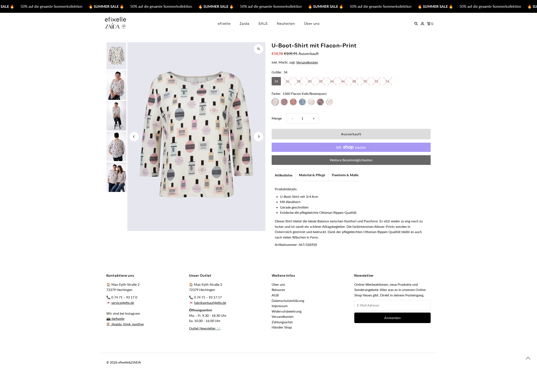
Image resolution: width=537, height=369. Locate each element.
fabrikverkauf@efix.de (210, 303)
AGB (275, 295)
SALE (263, 23)
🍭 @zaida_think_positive (125, 324)
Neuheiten (286, 23)
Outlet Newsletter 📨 (205, 328)
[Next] (258, 136)
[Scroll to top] (528, 358)
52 (376, 81)
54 (387, 81)
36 (287, 81)
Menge (277, 118)
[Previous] (134, 136)
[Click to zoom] (258, 49)
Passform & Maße (345, 175)
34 (276, 81)
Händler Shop (282, 327)
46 (343, 81)
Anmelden (392, 318)
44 (332, 81)
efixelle (224, 23)
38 (298, 81)
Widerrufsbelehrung (286, 311)
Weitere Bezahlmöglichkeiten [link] (351, 160)
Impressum (280, 306)
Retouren (278, 290)
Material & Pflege (312, 175)
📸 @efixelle (115, 319)
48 (354, 81)
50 (365, 81)
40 (310, 81)
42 (321, 81)
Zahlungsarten (282, 322)
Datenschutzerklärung (288, 301)
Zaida (244, 23)
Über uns (312, 23)
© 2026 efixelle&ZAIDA (123, 362)
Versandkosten (307, 62)
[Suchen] (416, 23)
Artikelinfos (283, 175)
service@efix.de (122, 303)
